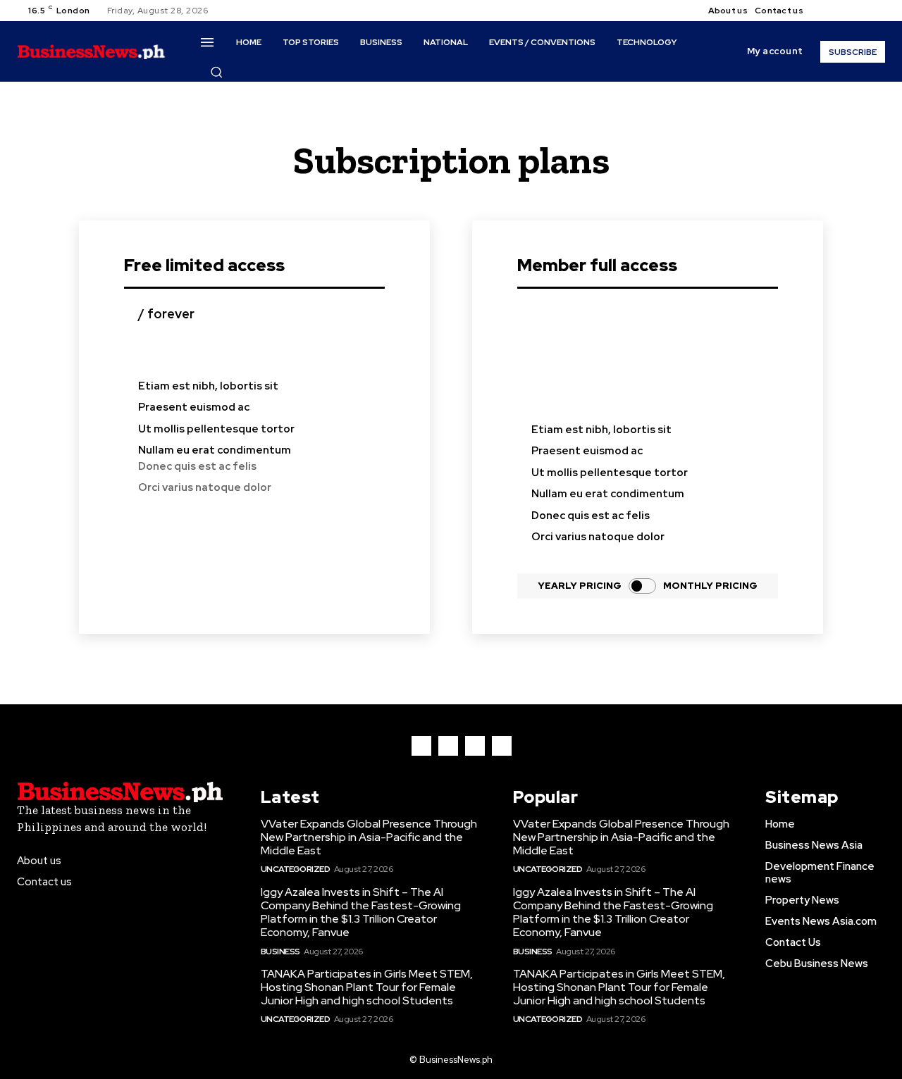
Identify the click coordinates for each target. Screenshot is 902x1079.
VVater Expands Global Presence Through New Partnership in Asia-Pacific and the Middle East (369, 837)
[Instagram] (842, 10)
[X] (859, 10)
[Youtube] (876, 10)
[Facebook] (825, 10)
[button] (216, 72)
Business (280, 951)
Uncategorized (295, 869)
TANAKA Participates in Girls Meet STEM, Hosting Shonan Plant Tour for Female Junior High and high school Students (367, 987)
